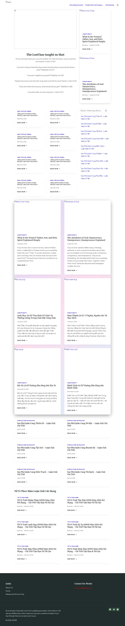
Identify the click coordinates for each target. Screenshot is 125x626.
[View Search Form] (117, 5)
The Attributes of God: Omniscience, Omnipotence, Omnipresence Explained (94, 87)
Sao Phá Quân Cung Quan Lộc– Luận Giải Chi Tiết (94, 169)
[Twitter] (114, 609)
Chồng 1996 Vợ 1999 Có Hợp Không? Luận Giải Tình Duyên (27, 183)
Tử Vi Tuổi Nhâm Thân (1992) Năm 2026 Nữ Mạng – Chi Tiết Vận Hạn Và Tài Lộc (36, 501)
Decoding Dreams (76, 5)
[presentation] (95, 19)
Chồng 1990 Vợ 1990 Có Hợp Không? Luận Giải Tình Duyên (27, 160)
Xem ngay (22, 510)
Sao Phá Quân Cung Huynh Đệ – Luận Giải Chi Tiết (95, 140)
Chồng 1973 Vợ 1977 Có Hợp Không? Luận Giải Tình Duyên (60, 114)
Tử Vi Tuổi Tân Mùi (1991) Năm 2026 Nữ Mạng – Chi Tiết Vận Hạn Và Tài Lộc (86, 501)
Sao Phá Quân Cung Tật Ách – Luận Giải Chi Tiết (94, 132)
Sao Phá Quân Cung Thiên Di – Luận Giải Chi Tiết (94, 117)
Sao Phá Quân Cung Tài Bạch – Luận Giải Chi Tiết (94, 155)
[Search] (106, 110)
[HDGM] (10, 5)
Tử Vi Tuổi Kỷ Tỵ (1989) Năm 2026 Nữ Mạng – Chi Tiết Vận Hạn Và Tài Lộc (84, 525)
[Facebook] (110, 609)
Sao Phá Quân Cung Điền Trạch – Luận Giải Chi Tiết (93, 147)
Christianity (109, 5)
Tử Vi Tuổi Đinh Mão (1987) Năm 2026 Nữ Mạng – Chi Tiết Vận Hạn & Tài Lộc (86, 550)
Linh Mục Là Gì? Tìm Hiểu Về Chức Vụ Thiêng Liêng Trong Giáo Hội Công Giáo (36, 316)
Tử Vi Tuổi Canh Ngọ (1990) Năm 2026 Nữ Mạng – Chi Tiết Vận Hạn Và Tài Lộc (36, 525)
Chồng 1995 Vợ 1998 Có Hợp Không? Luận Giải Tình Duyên (60, 137)
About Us (9, 588)
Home (8, 591)
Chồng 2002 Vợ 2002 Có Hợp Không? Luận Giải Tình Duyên (27, 137)
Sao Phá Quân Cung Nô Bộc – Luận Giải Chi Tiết (94, 125)
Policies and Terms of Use (15, 594)
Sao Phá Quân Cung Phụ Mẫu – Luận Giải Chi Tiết (94, 177)
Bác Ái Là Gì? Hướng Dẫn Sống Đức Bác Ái (36, 385)
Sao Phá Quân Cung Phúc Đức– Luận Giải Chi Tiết (94, 162)
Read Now (87, 49)
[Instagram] (117, 609)
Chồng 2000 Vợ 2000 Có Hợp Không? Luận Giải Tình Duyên (60, 160)
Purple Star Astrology (26, 420)
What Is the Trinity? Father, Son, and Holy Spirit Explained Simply (93, 39)
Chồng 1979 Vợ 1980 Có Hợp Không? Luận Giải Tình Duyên (27, 114)
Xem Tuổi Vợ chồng (24, 111)
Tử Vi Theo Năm (22, 497)
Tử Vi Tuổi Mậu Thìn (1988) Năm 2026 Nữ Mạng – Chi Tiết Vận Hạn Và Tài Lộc (36, 550)
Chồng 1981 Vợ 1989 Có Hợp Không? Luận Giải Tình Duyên (60, 183)
